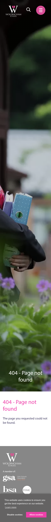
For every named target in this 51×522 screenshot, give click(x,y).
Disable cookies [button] (15, 515)
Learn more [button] (10, 507)
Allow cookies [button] (36, 515)
